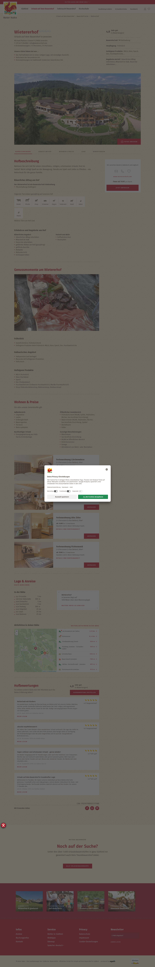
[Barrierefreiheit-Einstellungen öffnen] (3, 825)
